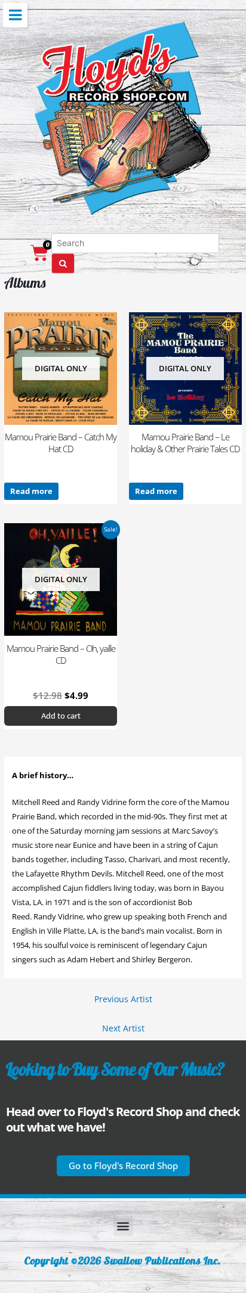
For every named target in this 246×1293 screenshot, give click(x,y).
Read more (31, 491)
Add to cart (61, 715)
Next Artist (123, 1028)
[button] (123, 1165)
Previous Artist (123, 999)
